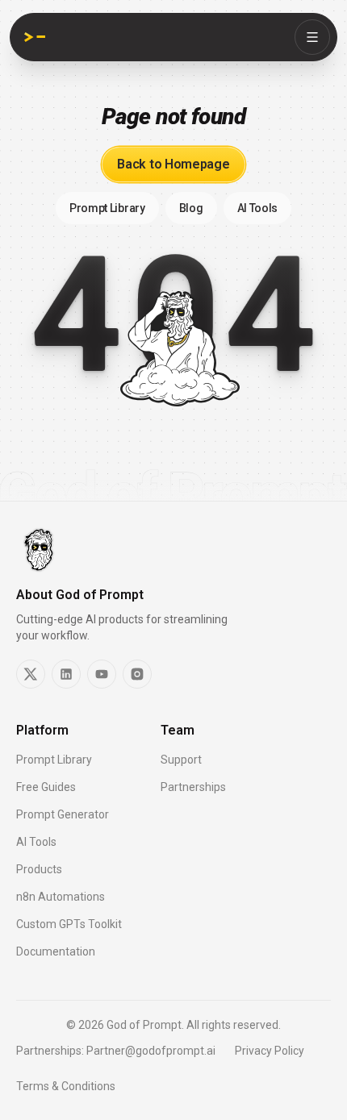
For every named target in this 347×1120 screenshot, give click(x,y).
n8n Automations (60, 896)
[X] (30, 674)
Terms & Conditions (65, 1086)
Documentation (55, 951)
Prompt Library (54, 759)
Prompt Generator (62, 814)
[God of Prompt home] (34, 37)
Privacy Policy (269, 1050)
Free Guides (46, 787)
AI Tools (36, 841)
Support (181, 759)
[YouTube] (101, 674)
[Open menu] (312, 37)
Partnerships (193, 787)
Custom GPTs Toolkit (69, 924)
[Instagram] (137, 674)
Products (39, 869)
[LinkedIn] (66, 674)
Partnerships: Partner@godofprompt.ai (115, 1050)
